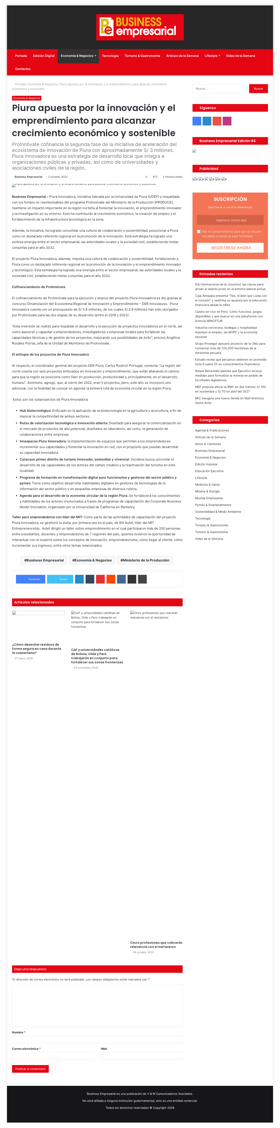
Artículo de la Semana (182, 55)
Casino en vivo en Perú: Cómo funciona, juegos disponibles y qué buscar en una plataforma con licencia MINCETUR (229, 316)
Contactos (23, 69)
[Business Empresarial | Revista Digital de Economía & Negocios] (140, 27)
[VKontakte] (121, 579)
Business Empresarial (28, 176)
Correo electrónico (26, 1048)
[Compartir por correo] (132, 579)
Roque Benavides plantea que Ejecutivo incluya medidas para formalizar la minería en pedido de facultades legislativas (228, 375)
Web (104, 1048)
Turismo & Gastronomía (142, 55)
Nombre (18, 1032)
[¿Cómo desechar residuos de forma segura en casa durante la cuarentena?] (38, 625)
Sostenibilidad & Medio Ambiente (218, 511)
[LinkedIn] (79, 579)
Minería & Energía (207, 491)
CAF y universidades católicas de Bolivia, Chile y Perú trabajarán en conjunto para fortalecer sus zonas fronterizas (97, 656)
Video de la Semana (240, 55)
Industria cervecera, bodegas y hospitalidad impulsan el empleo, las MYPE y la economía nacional (226, 332)
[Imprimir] (142, 579)
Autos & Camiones (208, 444)
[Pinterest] (100, 579)
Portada (21, 55)
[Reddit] (111, 579)
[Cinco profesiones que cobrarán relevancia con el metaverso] (156, 775)
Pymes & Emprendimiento (213, 505)
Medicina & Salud (207, 484)
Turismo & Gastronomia (211, 532)
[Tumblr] (90, 579)
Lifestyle (211, 55)
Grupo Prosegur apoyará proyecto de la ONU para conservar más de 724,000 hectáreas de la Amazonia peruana (230, 348)
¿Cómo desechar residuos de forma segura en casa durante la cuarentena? (36, 648)
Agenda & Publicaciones (212, 430)
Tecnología (110, 55)
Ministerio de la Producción (146, 560)
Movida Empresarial (209, 498)
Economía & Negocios (77, 55)
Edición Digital (44, 55)
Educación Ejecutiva (209, 471)
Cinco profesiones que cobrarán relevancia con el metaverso (156, 944)
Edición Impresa (206, 464)
